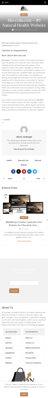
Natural (38, 160)
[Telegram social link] (34, 171)
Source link (5, 120)
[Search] (45, 2)
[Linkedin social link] (29, 171)
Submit (14, 290)
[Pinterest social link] (24, 171)
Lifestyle (24, 218)
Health (24, 15)
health (9, 160)
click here (40, 100)
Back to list (24, 178)
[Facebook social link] (13, 171)
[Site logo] (24, 8)
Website (24, 165)
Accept (24, 394)
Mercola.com (23, 160)
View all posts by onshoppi (24, 149)
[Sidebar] (3, 122)
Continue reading (24, 241)
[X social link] (18, 171)
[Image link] (24, 379)
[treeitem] (24, 44)
